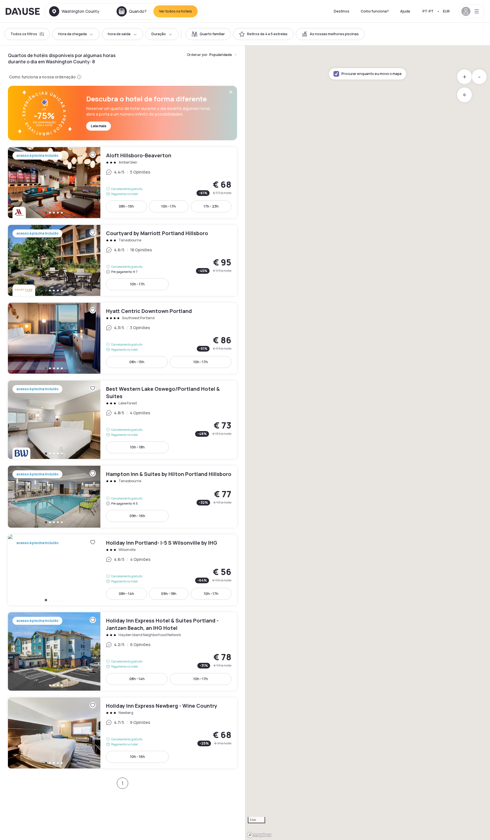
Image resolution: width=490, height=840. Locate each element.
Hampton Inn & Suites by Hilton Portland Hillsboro (122, 497)
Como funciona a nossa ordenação (42, 77)
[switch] (208, 34)
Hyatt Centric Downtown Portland (122, 338)
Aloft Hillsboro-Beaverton (122, 182)
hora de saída (119, 34)
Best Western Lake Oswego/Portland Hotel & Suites (122, 420)
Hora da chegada (72, 34)
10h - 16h (137, 756)
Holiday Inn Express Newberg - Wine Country (122, 732)
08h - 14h (126, 593)
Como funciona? (375, 11)
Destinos (341, 11)
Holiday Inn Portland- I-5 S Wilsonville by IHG (122, 569)
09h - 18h (168, 593)
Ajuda (405, 11)
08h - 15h (126, 206)
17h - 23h (211, 206)
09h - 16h (137, 515)
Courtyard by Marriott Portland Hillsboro (122, 260)
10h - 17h (168, 206)
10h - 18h (137, 447)
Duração (158, 34)
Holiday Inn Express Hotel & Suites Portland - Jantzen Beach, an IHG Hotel (122, 651)
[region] (367, 442)
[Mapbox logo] (259, 835)
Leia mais (98, 126)
